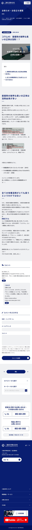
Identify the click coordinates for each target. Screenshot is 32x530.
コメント (4, 333)
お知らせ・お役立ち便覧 (10, 18)
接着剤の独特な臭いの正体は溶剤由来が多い (16, 73)
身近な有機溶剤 (19, 18)
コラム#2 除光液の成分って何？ (26, 372)
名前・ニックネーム (8, 319)
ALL (16, 372)
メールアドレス (6, 326)
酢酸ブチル (5, 219)
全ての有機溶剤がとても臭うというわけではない (16, 78)
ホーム (3, 18)
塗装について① (5, 372)
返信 (4, 280)
